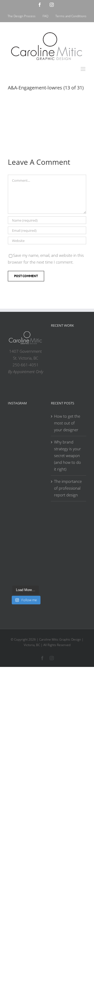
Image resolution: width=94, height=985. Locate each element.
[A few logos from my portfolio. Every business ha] (25, 426)
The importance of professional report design (68, 488)
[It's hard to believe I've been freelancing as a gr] (25, 530)
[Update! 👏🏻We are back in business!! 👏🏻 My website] (25, 551)
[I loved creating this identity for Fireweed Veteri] (25, 447)
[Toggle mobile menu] (83, 69)
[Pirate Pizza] (75, 367)
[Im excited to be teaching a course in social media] (25, 571)
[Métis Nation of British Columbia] (59, 354)
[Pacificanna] (59, 367)
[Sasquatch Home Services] (75, 354)
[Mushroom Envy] (75, 380)
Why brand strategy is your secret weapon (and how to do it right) (67, 455)
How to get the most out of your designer (67, 423)
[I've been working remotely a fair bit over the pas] (25, 468)
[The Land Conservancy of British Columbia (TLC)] (59, 381)
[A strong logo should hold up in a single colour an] (25, 509)
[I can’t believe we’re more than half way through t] (25, 488)
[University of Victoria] (75, 341)
